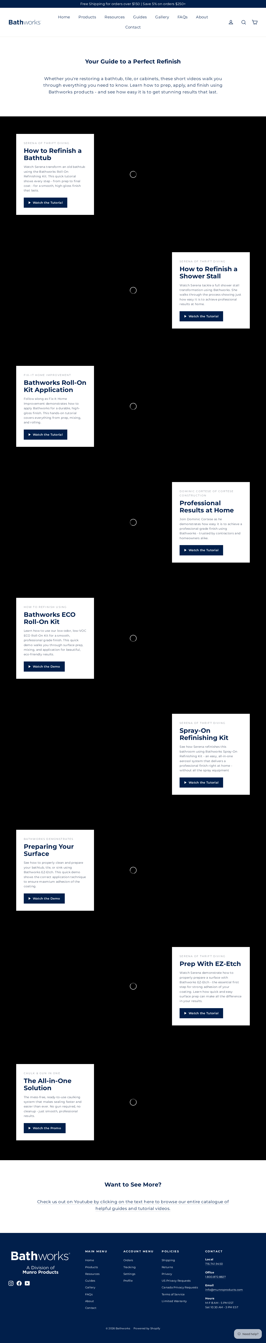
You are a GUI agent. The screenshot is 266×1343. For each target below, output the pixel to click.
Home (64, 17)
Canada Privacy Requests (180, 1287)
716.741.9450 (214, 1263)
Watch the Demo (46, 666)
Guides (140, 17)
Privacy (167, 1274)
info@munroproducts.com (224, 1289)
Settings (129, 1274)
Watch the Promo (47, 1128)
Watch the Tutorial (48, 203)
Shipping (168, 1260)
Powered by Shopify (147, 1328)
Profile (128, 1280)
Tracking (129, 1267)
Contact (133, 27)
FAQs (182, 17)
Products (87, 17)
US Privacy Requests (176, 1280)
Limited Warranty (174, 1301)
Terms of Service (173, 1294)
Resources (115, 17)
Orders (128, 1260)
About (202, 17)
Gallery (162, 17)
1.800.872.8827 (215, 1276)
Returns (167, 1267)
